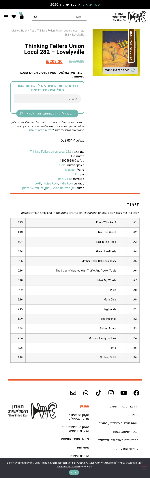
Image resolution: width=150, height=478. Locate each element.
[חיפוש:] (59, 17)
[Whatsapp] (86, 393)
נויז (74, 188)
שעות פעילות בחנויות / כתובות (118, 423)
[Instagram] (111, 393)
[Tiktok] (98, 393)
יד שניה (39, 188)
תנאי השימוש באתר (125, 431)
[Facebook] (136, 393)
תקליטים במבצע (60, 188)
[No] (144, 468)
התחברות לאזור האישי (123, 406)
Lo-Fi (38, 183)
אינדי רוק (27, 188)
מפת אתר (82, 447)
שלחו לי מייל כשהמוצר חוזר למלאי (48, 113)
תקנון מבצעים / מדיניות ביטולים (78, 416)
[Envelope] (73, 393)
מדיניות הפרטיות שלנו (41, 130)
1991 (62, 165)
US (76, 174)
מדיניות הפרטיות (127, 448)
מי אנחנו (133, 414)
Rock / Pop (28, 31)
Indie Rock (66, 183)
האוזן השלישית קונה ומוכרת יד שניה (75, 429)
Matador (70, 170)
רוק (47, 188)
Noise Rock (50, 183)
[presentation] (59, 17)
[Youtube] (124, 393)
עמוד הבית (78, 31)
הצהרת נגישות (79, 455)
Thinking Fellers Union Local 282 (50, 152)
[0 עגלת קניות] (21, 16)
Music (15, 31)
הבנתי (74, 472)
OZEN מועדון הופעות (75, 439)
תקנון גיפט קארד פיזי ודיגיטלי (118, 440)
